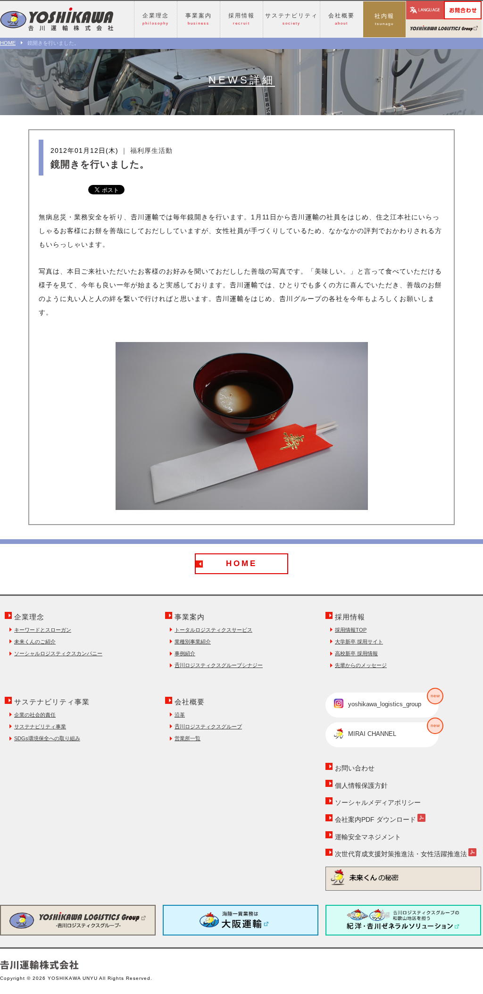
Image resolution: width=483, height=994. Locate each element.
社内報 (384, 19)
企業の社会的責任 (35, 715)
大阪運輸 (240, 920)
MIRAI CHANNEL (393, 730)
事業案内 (190, 617)
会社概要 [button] (341, 18)
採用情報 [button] (241, 18)
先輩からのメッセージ (361, 665)
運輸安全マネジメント (368, 837)
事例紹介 (185, 653)
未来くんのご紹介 (35, 641)
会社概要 (190, 702)
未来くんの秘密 (403, 877)
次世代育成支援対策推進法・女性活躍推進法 (401, 854)
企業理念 (29, 617)
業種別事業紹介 (193, 641)
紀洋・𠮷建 (403, 920)
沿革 (180, 715)
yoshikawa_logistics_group (393, 700)
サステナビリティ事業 (52, 702)
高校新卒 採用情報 (356, 653)
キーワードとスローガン (42, 630)
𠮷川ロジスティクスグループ (208, 726)
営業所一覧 (187, 738)
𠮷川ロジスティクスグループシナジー (219, 665)
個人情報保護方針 (361, 785)
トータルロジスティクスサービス (213, 630)
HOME (8, 43)
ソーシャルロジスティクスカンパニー (58, 653)
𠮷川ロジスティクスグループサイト (444, 28)
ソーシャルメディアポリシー (378, 802)
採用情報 (350, 617)
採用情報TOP (350, 630)
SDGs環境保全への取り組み (47, 738)
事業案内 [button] (198, 18)
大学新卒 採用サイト (359, 641)
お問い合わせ (481, 7)
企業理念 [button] (155, 18)
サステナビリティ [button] (291, 18)
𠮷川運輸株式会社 (56, 19)
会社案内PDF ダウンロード (375, 819)
